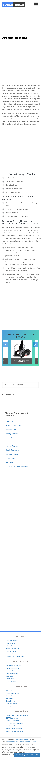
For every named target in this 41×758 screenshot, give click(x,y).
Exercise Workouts (12, 654)
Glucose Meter (10, 671)
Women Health (10, 696)
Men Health (9, 698)
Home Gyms (10, 438)
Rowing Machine (12, 434)
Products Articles (11, 703)
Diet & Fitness (10, 701)
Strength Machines (12, 454)
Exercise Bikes (11, 430)
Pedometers (10, 679)
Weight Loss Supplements (14, 731)
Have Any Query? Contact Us (27, 755)
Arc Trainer (10, 462)
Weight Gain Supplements (14, 728)
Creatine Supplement (12, 720)
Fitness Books (10, 656)
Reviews (8, 706)
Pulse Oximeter (11, 681)
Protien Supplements (21, 715)
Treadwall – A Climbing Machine (17, 466)
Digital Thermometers (13, 668)
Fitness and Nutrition (12, 648)
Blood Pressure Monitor (13, 665)
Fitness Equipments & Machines (24, 19)
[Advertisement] (20, 62)
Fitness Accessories (12, 646)
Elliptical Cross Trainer (14, 425)
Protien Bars (10, 715)
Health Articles (20, 656)
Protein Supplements (12, 693)
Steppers (9, 442)
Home (8, 19)
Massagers (9, 676)
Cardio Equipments (12, 450)
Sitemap (34, 741)
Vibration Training (12, 446)
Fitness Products (11, 651)
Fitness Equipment (12, 640)
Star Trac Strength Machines (21, 361)
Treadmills (9, 421)
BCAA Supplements (12, 718)
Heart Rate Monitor (12, 673)
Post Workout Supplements (14, 723)
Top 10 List (9, 690)
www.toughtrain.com (12, 741)
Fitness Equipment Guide (22, 739)
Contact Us (28, 741)
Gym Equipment (11, 643)
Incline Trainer (11, 458)
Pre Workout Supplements (14, 726)
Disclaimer (21, 741)
